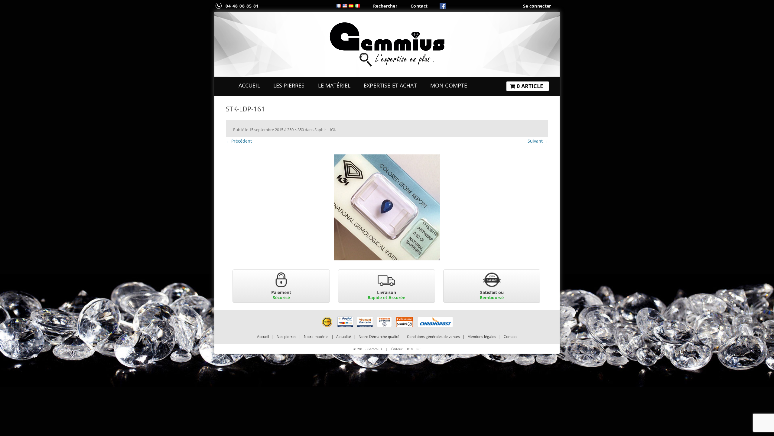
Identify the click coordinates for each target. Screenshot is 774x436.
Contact (419, 6)
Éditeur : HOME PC (406, 349)
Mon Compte (448, 85)
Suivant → (538, 141)
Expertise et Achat (390, 85)
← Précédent (239, 141)
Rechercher (385, 6)
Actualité (343, 336)
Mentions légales (481, 336)
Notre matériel (316, 336)
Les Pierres (289, 85)
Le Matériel (334, 85)
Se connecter (537, 6)
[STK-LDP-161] (387, 207)
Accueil (249, 85)
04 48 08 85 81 (242, 6)
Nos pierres (286, 336)
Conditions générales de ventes (433, 336)
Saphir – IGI (324, 129)
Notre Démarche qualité (379, 336)
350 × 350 (295, 129)
